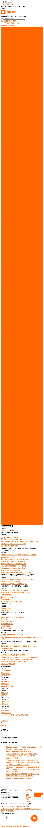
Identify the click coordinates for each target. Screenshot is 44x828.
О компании (6, 248)
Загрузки (5, 254)
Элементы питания (9, 39)
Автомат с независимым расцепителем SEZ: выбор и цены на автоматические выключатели (23, 769)
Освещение (6, 81)
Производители (8, 246)
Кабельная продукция (10, 63)
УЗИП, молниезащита (10, 56)
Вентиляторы (7, 76)
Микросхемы (7, 92)
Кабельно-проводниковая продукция (17, 61)
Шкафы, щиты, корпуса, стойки (14, 110)
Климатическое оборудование (14, 68)
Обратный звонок (38, 795)
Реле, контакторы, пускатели (13, 52)
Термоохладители (9, 74)
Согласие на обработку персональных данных (21, 809)
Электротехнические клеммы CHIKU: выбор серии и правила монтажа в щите (23, 761)
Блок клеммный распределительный (22, 774)
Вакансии (5, 125)
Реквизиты (6, 148)
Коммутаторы (7, 108)
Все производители (9, 121)
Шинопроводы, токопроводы (14, 65)
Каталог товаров (8, 154)
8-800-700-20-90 (12, 23)
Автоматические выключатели (14, 45)
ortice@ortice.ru (7, 4)
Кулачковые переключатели (13, 50)
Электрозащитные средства (13, 117)
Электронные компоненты (13, 85)
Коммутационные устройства (14, 54)
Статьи (4, 139)
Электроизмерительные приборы (16, 59)
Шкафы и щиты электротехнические (17, 114)
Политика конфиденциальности (15, 150)
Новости (4, 261)
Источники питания (9, 30)
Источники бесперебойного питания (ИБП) (19, 34)
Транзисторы (6, 97)
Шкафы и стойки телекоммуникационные (19, 112)
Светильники (7, 83)
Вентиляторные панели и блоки (15, 70)
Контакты (5, 270)
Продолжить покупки (10, 826)
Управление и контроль (11, 79)
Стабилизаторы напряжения (13, 36)
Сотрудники (6, 128)
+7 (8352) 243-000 (8, 21)
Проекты (5, 266)
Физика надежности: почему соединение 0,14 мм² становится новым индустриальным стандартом (24, 749)
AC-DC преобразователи (11, 32)
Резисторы (6, 94)
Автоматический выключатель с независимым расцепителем (20, 777)
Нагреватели (6, 72)
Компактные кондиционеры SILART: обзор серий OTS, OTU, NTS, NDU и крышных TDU (22, 756)
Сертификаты (7, 134)
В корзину (24, 826)
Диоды (4, 88)
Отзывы (4, 143)
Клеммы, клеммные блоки (13, 48)
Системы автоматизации (12, 99)
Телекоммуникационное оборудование (18, 105)
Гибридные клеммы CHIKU (17, 765)
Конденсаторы (7, 90)
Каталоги (5, 132)
